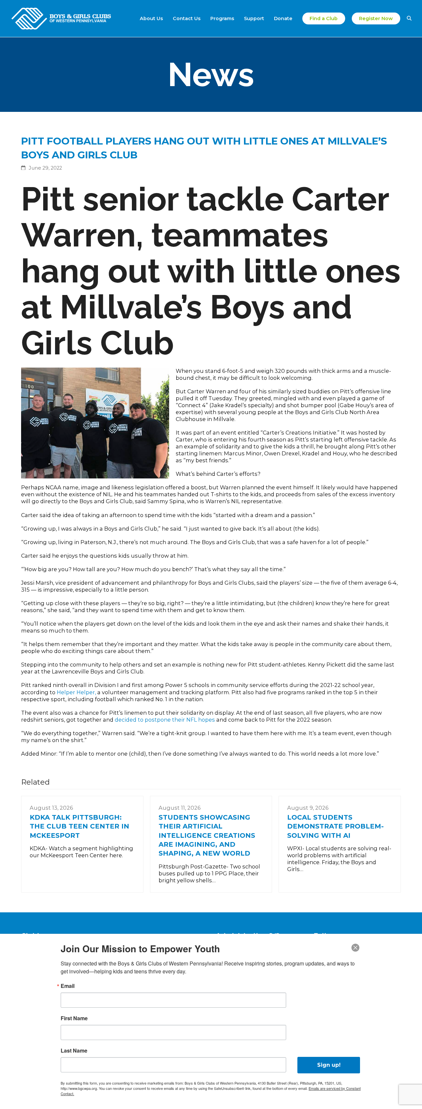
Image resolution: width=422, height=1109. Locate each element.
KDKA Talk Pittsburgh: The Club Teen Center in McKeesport (79, 826)
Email (68, 986)
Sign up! (329, 1065)
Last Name (74, 1050)
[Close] (355, 948)
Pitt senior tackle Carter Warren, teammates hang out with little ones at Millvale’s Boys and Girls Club (211, 271)
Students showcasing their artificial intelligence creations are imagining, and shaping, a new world (207, 835)
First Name (74, 1018)
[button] (409, 18)
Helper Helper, (77, 692)
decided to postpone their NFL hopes (165, 719)
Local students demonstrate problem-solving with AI (335, 826)
